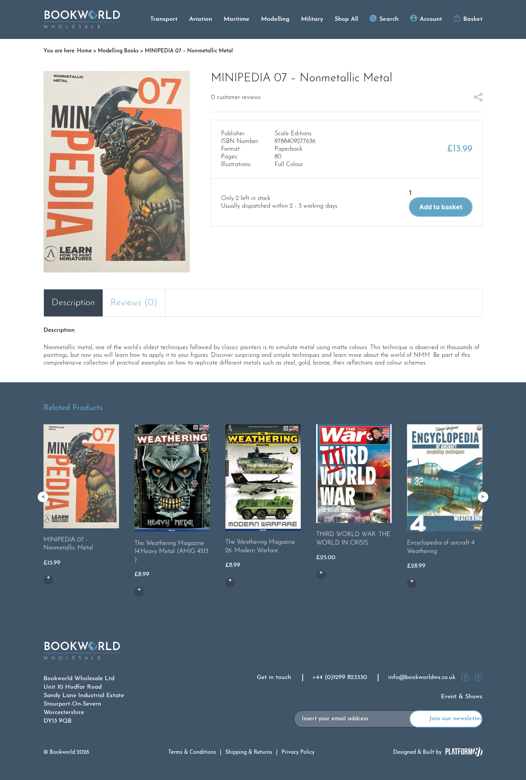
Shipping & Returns (248, 752)
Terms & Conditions (192, 752)
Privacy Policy (298, 752)
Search (389, 19)
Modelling (275, 19)
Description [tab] (73, 303)
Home (84, 51)
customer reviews (236, 97)
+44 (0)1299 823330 (339, 677)
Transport (164, 19)
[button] (483, 497)
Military (312, 19)
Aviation (200, 19)
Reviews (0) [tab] (134, 303)
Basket (472, 19)
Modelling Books (118, 51)
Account (431, 19)
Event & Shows (461, 697)
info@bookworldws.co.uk (422, 677)
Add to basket (440, 207)
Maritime (237, 19)
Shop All (346, 19)
